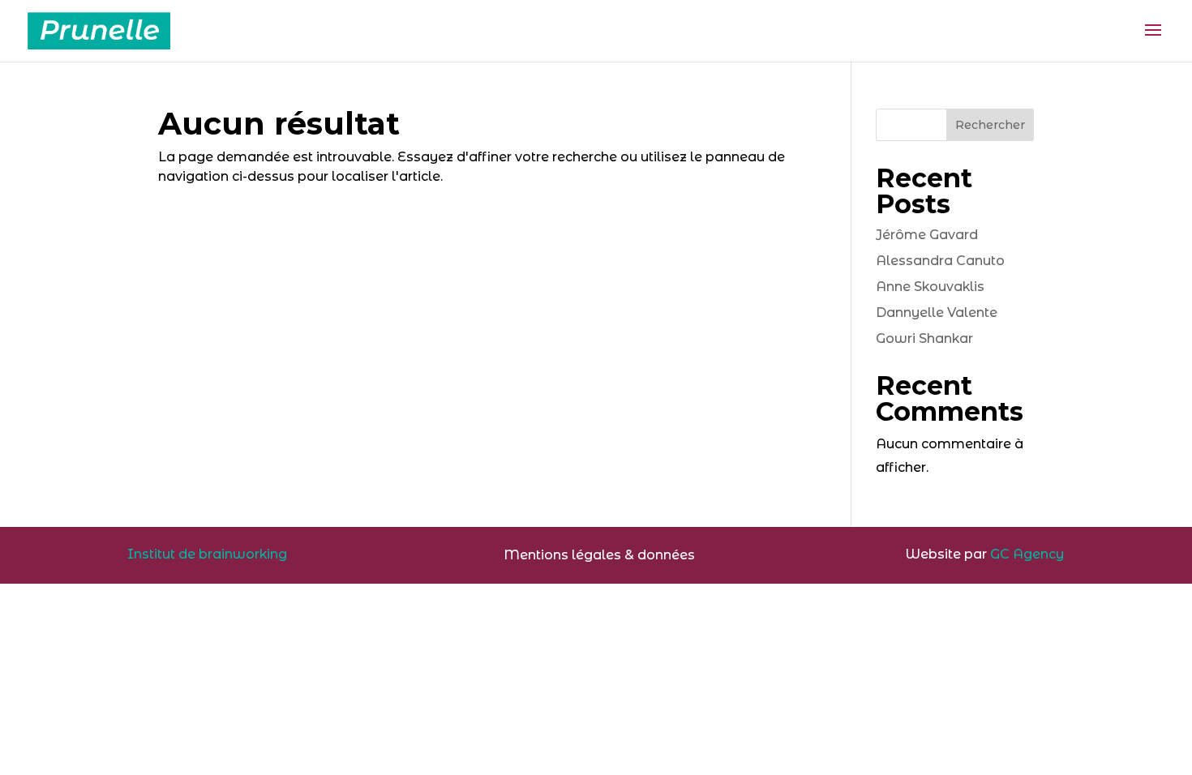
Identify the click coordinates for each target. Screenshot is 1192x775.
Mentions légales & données (599, 555)
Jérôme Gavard (927, 234)
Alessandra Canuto (940, 260)
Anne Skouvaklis (930, 286)
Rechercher (990, 125)
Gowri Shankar (924, 338)
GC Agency (1027, 554)
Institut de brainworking (207, 554)
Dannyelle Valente (936, 312)
